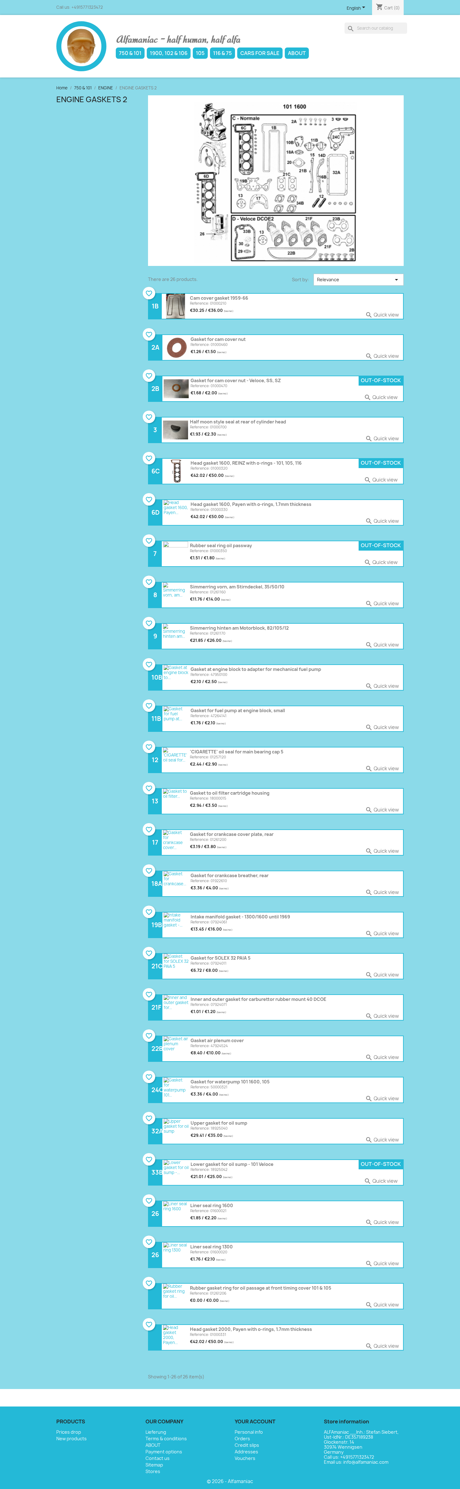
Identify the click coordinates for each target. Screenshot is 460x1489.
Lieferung (156, 1432)
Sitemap (154, 1465)
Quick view (382, 314)
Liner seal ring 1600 (211, 1205)
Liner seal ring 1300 (211, 1247)
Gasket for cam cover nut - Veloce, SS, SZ (236, 380)
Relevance (358, 279)
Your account (255, 1421)
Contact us (158, 1458)
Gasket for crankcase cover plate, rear (231, 834)
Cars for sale (259, 53)
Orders (242, 1439)
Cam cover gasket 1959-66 (219, 298)
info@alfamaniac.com (365, 1462)
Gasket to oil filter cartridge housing (229, 793)
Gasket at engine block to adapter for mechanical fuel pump (256, 669)
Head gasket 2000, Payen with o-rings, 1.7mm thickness (251, 1329)
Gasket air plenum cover (217, 1040)
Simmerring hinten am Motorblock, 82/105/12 (239, 628)
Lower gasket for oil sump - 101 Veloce (232, 1164)
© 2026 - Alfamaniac (230, 1481)
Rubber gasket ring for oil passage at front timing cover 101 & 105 (260, 1288)
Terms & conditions (166, 1439)
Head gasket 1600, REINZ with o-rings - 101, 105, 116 (246, 463)
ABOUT (297, 53)
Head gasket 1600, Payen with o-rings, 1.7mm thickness (251, 504)
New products (71, 1439)
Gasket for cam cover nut (218, 339)
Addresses (246, 1452)
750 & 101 (130, 53)
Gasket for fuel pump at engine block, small (238, 710)
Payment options (164, 1452)
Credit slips (247, 1445)
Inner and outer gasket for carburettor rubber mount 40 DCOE (258, 999)
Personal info (249, 1432)
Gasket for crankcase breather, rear (229, 875)
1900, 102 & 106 (168, 53)
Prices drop (68, 1432)
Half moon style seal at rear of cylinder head (238, 422)
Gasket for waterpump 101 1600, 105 (230, 1082)
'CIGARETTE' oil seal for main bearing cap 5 (237, 752)
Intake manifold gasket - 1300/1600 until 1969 (240, 917)
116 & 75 (222, 53)
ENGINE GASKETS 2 (91, 99)
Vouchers (245, 1458)
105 (200, 53)
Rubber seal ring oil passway (221, 545)
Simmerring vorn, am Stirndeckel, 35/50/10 (237, 587)
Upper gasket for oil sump (219, 1123)
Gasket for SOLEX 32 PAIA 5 (221, 958)
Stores (153, 1471)
